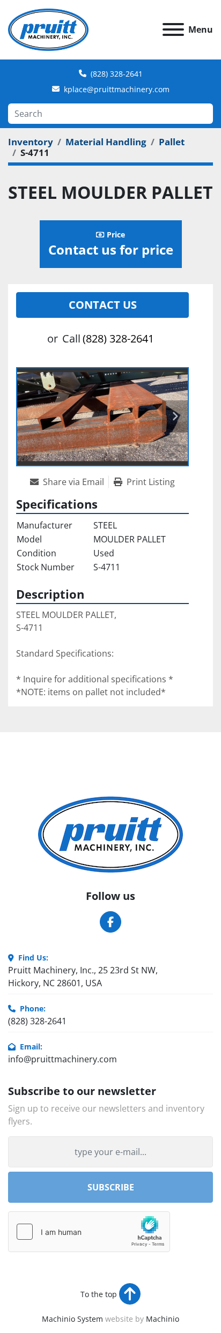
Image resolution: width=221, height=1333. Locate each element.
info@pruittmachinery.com (62, 1059)
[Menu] (173, 29)
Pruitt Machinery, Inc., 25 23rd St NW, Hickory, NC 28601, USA (83, 976)
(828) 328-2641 (117, 74)
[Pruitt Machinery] (110, 834)
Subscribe (110, 1187)
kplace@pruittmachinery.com (117, 89)
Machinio (162, 1319)
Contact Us (103, 304)
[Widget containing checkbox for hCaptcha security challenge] (89, 1231)
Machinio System (72, 1319)
